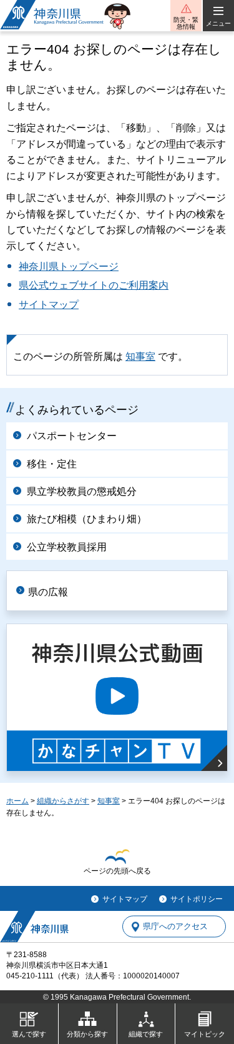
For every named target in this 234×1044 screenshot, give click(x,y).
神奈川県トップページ (69, 266)
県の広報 (48, 592)
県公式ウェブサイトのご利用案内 (93, 285)
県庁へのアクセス (175, 927)
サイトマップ (49, 304)
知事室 (140, 356)
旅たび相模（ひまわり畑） (87, 519)
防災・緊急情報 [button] (185, 23)
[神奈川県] (34, 926)
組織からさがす (63, 801)
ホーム (17, 801)
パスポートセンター (72, 435)
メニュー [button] (218, 23)
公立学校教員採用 (67, 547)
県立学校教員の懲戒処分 (82, 491)
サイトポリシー (196, 899)
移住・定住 (52, 464)
